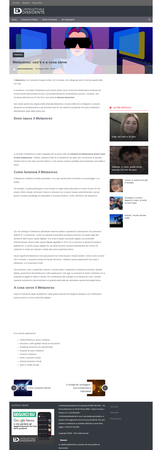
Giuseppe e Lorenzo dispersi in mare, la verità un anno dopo (136, 200)
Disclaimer (26, 3)
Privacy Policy (37, 3)
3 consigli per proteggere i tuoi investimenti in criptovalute (78, 387)
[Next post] (105, 388)
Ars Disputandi (67, 20)
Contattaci (94, 433)
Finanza (18, 55)
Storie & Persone (49, 20)
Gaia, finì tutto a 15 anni (124, 136)
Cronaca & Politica (29, 20)
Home (14, 20)
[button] (149, 20)
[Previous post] (13, 388)
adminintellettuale (25, 69)
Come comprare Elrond (39, 388)
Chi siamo (16, 3)
